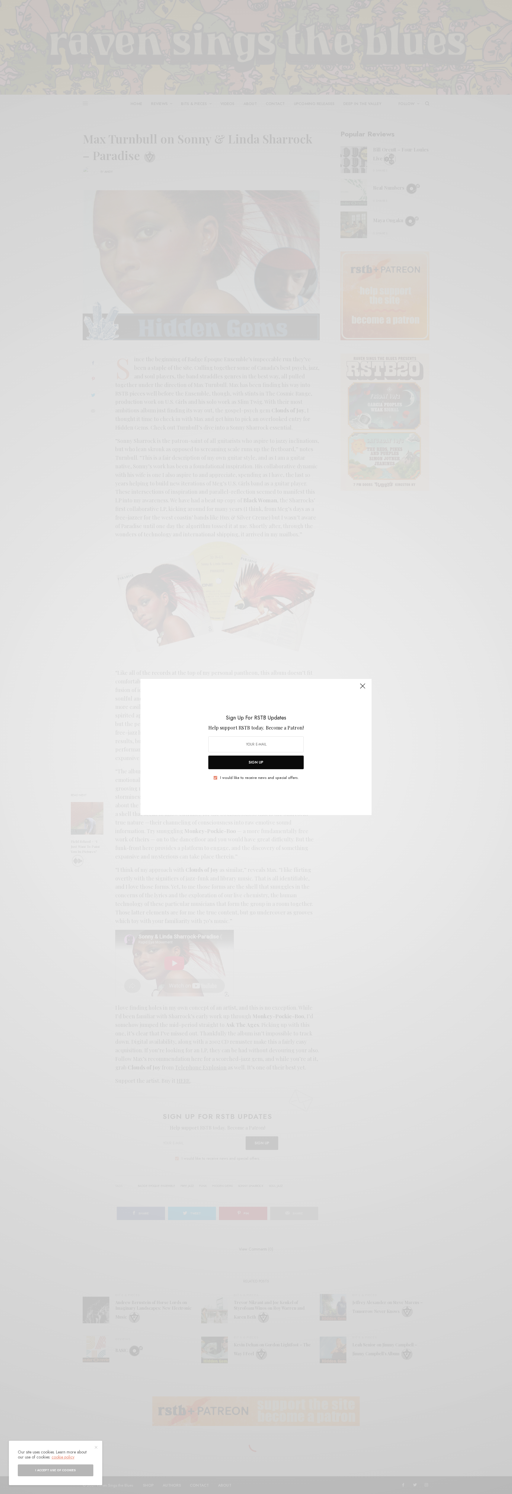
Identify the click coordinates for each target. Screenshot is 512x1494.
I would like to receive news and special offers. (259, 778)
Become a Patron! (285, 728)
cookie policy (63, 1457)
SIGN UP (256, 762)
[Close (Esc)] (363, 688)
